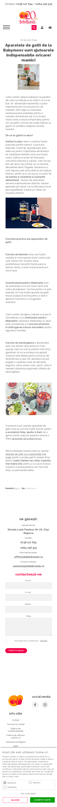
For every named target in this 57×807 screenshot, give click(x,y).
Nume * (28, 580)
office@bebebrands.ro (28, 556)
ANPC (15, 746)
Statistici (36, 783)
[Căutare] (34, 27)
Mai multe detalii (28, 794)
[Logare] (42, 27)
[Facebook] (35, 704)
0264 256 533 (44, 3)
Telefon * (28, 604)
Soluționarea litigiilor (16, 742)
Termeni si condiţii (16, 724)
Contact (15, 720)
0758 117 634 (24, 3)
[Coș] (51, 27)
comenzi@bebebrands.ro (28, 566)
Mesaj (28, 616)
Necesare (11, 783)
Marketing (12, 787)
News (17, 488)
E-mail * (28, 592)
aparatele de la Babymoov (27, 438)
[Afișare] (43, 641)
